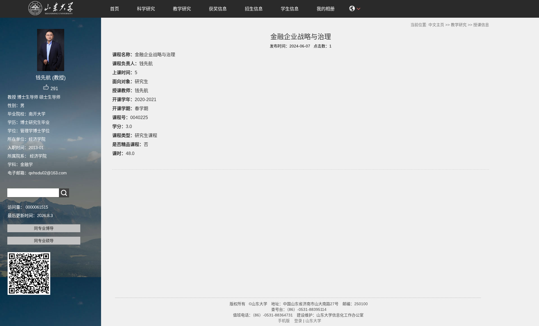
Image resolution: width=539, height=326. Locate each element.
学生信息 (290, 8)
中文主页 (436, 24)
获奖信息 (218, 8)
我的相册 (326, 8)
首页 (114, 8)
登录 (298, 320)
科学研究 (146, 8)
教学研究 (182, 8)
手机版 (284, 320)
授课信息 (481, 24)
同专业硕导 (44, 240)
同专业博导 (44, 228)
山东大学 (313, 320)
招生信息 (254, 8)
